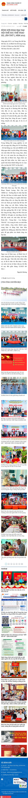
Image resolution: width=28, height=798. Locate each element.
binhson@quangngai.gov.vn (14, 772)
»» (22, 564)
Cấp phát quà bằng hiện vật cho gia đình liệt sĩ (13, 558)
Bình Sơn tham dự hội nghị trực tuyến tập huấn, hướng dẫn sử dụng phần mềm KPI (13, 725)
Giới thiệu (13, 10)
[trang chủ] (3, 4)
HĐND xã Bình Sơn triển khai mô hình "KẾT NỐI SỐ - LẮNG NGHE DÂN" (13, 635)
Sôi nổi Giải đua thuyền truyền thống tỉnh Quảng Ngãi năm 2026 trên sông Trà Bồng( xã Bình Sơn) (13, 303)
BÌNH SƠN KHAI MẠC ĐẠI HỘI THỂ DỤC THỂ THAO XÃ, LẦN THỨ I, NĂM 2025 (14, 349)
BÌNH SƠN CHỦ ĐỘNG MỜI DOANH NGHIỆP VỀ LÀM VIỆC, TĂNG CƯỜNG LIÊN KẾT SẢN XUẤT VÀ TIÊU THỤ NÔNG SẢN (13, 703)
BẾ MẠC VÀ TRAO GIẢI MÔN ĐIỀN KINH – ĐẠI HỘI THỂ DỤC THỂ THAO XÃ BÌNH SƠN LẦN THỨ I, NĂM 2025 (13, 419)
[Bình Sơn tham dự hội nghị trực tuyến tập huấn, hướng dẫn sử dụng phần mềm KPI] (14, 714)
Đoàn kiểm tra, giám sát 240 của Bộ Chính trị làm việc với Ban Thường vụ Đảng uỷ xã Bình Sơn (13, 680)
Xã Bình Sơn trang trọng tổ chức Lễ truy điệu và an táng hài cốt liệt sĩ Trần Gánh (14, 465)
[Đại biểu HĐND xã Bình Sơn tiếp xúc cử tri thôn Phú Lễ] (14, 579)
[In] (23, 26)
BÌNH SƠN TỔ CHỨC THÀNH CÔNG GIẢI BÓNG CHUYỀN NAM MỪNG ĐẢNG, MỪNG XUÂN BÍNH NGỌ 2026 (13, 326)
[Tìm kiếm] (25, 18)
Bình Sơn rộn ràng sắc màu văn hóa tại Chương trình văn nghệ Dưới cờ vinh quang (13, 511)
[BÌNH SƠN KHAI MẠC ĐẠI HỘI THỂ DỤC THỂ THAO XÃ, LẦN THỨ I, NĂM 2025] (14, 339)
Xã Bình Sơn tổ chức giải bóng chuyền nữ (13, 395)
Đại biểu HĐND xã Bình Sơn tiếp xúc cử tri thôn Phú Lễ (13, 590)
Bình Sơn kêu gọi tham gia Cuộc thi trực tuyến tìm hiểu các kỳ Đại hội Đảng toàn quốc (12, 373)
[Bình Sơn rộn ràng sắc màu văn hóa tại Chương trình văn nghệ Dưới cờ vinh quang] (14, 501)
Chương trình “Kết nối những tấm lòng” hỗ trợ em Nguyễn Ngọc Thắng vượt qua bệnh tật (13, 488)
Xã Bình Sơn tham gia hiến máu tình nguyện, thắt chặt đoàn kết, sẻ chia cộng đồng (12, 535)
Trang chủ (5, 10)
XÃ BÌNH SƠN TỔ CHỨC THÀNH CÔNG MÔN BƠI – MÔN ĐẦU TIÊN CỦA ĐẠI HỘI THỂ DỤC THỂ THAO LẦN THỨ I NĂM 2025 (13, 442)
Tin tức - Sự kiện (12, 23)
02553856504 (13, 769)
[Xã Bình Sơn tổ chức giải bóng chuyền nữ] (14, 385)
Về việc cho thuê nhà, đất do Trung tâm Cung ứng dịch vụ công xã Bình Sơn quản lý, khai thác (14, 613)
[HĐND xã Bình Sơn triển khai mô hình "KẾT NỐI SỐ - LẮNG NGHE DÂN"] (14, 624)
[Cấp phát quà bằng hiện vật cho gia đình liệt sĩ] (14, 547)
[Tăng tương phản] (25, 26)
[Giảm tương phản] (26, 26)
